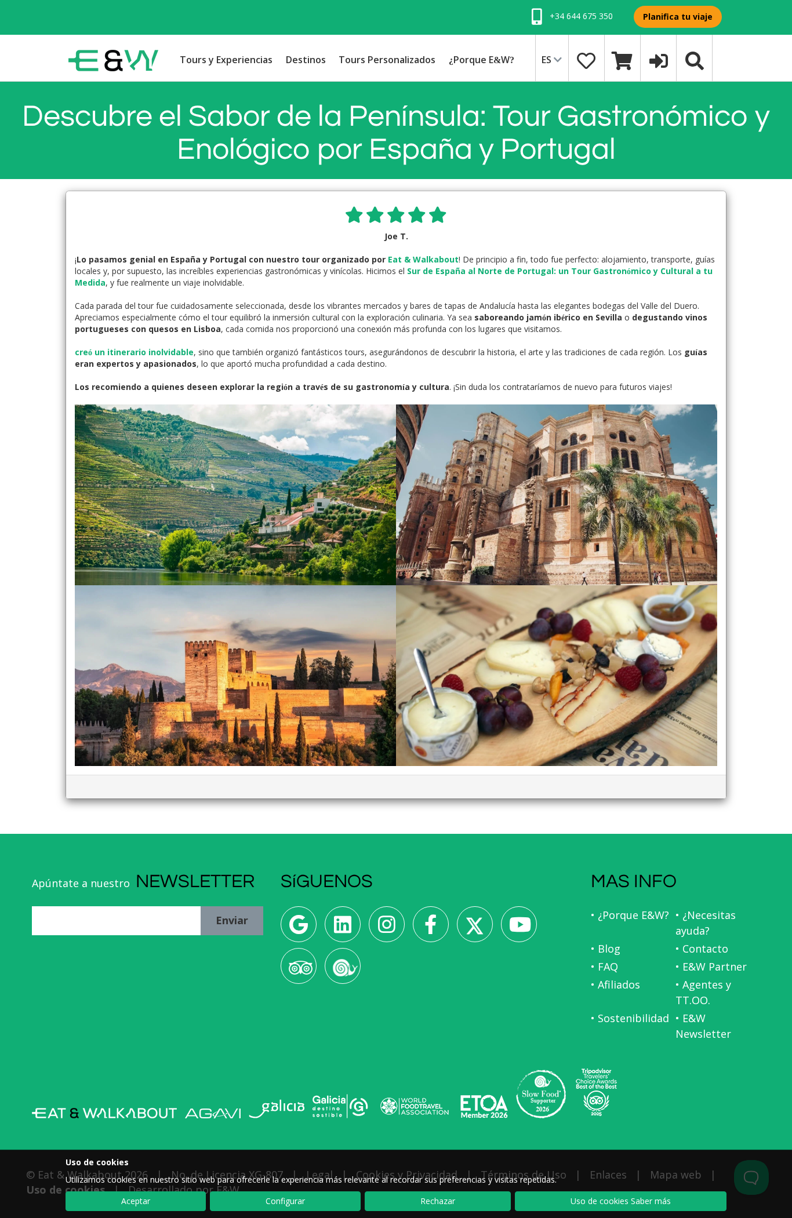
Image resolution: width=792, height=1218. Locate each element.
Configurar (285, 1200)
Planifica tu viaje (678, 16)
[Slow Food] (343, 970)
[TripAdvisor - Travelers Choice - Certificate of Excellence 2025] (596, 1092)
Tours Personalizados (387, 59)
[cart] (622, 59)
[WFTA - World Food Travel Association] (414, 1106)
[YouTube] (519, 928)
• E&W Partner (711, 966)
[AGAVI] (213, 1113)
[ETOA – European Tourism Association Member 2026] (484, 1106)
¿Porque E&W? (481, 59)
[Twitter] (475, 928)
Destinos (306, 59)
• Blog (605, 949)
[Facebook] (431, 928)
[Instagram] (387, 928)
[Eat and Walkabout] (104, 1113)
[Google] (299, 928)
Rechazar (437, 1200)
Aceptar (135, 1200)
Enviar (232, 920)
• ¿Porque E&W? (630, 915)
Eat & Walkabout (423, 259)
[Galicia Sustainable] (340, 1106)
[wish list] (586, 59)
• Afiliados (615, 984)
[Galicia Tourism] (276, 1108)
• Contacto (701, 949)
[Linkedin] (343, 928)
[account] (658, 59)
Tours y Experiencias (226, 59)
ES (548, 59)
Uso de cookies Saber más (621, 1200)
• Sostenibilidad (630, 1018)
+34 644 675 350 (580, 15)
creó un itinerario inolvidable (134, 352)
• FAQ (604, 966)
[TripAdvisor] (299, 970)
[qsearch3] (694, 59)
